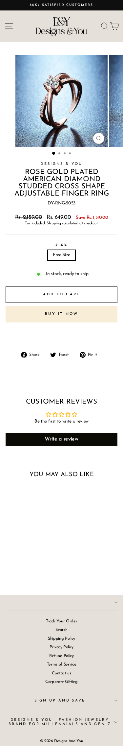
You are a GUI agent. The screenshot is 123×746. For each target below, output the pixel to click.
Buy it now (61, 314)
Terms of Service (61, 664)
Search (61, 630)
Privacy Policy (61, 647)
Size (61, 245)
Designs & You (61, 164)
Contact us (61, 673)
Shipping (54, 223)
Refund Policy (61, 656)
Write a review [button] (61, 439)
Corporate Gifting (61, 682)
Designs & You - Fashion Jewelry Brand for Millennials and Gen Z (60, 722)
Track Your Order (61, 621)
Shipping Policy (61, 638)
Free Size (61, 255)
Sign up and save (60, 701)
